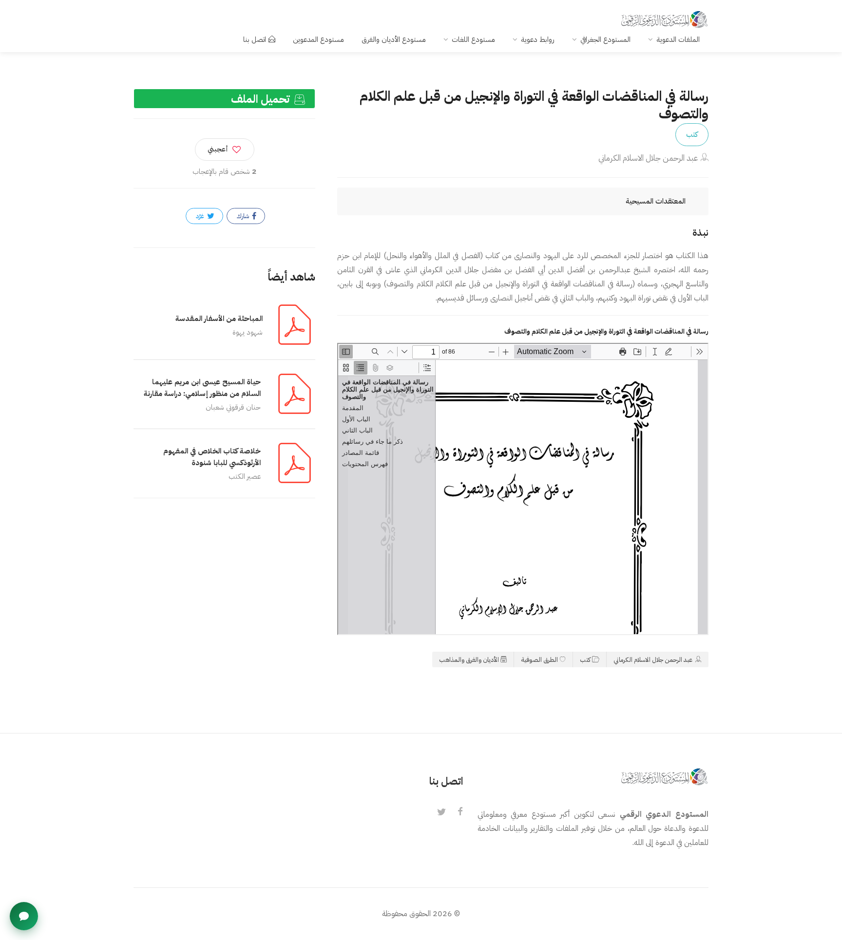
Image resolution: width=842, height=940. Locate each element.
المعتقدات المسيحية (656, 201)
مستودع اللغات (473, 39)
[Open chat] (24, 916)
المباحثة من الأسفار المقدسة (219, 318)
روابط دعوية (538, 39)
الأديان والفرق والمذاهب (469, 659)
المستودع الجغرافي (605, 39)
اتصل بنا (254, 39)
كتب (692, 134)
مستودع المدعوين (318, 39)
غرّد (201, 216)
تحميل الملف (261, 99)
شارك (243, 216)
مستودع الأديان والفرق (394, 39)
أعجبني (218, 149)
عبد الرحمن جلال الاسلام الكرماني (648, 158)
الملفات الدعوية (678, 39)
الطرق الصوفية (539, 659)
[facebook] (460, 812)
